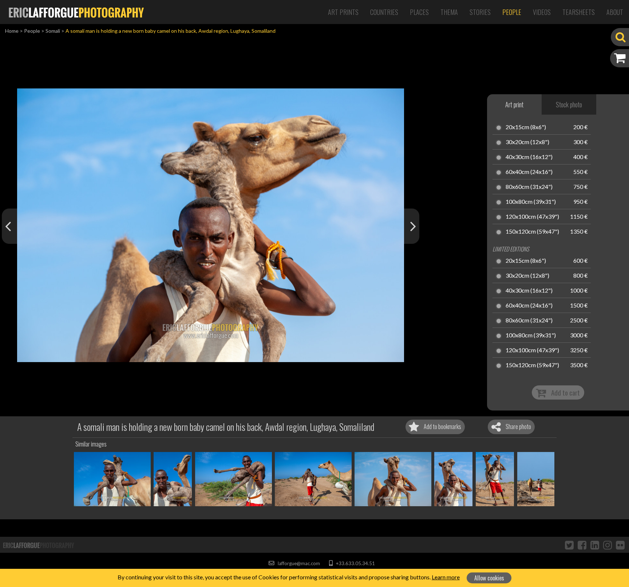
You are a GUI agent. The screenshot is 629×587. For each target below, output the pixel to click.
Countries (384, 12)
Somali (53, 31)
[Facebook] (582, 545)
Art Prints (343, 12)
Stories (480, 12)
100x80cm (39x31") (531, 202)
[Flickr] (620, 545)
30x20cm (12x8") (527, 142)
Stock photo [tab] (569, 104)
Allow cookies (489, 578)
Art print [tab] (514, 104)
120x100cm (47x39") (532, 217)
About (614, 12)
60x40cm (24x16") (529, 172)
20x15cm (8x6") (526, 127)
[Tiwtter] (569, 545)
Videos (542, 12)
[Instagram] (607, 545)
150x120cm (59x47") (532, 232)
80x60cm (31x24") (529, 187)
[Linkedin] (594, 545)
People (511, 12)
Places (419, 12)
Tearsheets (578, 12)
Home (12, 31)
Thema (449, 12)
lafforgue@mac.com (298, 563)
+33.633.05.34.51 (355, 563)
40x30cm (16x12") (529, 157)
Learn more (446, 577)
